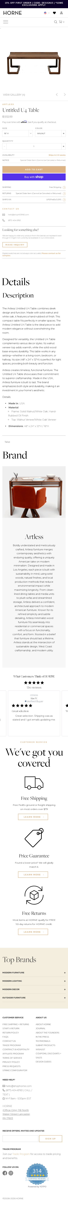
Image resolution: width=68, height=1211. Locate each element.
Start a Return (11, 1028)
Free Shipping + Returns (16, 1024)
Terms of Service (12, 1058)
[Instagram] (11, 1174)
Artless (8, 104)
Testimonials (43, 1041)
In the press (42, 1037)
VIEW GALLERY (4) (14, 94)
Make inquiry (14, 245)
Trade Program (12, 1045)
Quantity (7, 141)
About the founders (47, 1033)
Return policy (11, 1033)
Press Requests (12, 1066)
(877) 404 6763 (14, 220)
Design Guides (43, 1062)
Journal (40, 1028)
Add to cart (34, 169)
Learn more (33, 817)
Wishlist (40, 1049)
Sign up (50, 1139)
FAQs (5, 1037)
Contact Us (9, 1041)
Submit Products (45, 1045)
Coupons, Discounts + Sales (48, 1055)
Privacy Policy (11, 1062)
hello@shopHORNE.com (18, 215)
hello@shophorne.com (19, 1086)
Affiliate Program (13, 1053)
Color (38, 128)
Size (4, 128)
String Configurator (15, 1070)
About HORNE (43, 1024)
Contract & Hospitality (16, 1049)
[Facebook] (5, 1174)
